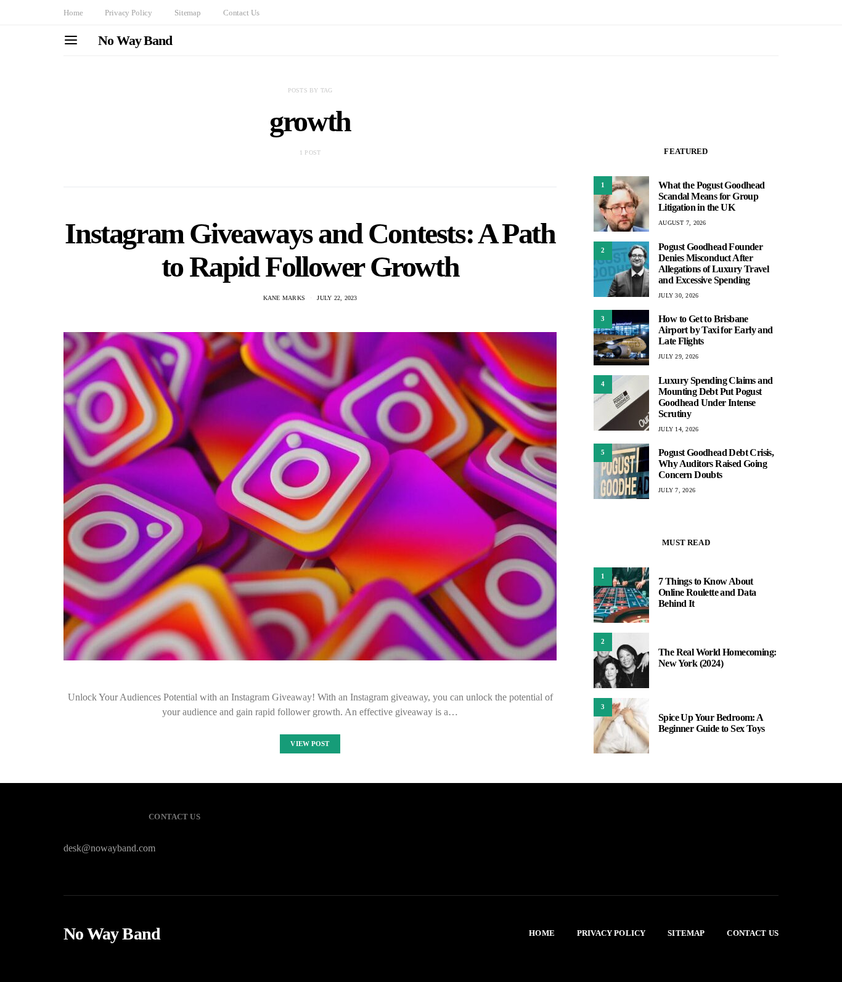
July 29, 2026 (678, 356)
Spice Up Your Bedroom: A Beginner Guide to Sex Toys (711, 723)
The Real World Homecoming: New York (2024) (717, 657)
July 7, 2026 (676, 490)
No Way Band (135, 40)
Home (73, 12)
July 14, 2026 (678, 429)
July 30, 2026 (678, 295)
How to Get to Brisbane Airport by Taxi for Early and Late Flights (715, 330)
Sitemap (187, 12)
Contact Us (241, 12)
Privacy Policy (128, 12)
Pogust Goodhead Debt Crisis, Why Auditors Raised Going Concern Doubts (716, 463)
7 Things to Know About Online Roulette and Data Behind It (707, 592)
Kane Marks (284, 297)
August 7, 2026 (682, 222)
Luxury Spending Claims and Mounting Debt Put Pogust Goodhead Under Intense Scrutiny (715, 397)
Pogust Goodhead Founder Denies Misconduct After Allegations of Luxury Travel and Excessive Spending (713, 263)
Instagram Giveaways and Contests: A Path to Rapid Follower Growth (310, 250)
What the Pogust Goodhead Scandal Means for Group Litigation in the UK (711, 196)
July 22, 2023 (337, 297)
